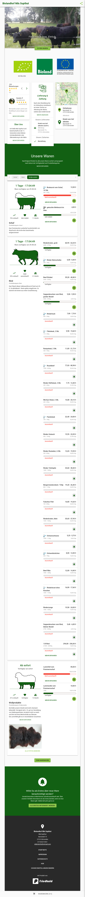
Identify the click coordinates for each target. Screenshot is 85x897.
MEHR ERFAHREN (18, 116)
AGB (42, 863)
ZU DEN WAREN (42, 48)
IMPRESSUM (42, 854)
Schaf (15, 177)
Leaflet (65, 104)
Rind (23, 177)
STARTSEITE (42, 850)
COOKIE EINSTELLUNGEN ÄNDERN (42, 868)
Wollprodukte (33, 177)
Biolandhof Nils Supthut (15, 3)
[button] (66, 91)
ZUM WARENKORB (42, 760)
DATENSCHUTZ (43, 859)
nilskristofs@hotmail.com (42, 844)
